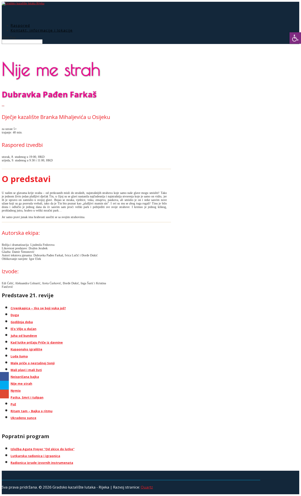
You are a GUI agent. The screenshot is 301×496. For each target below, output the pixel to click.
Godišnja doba (22, 322)
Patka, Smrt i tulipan (27, 397)
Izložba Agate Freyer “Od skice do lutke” (42, 449)
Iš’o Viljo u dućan (23, 329)
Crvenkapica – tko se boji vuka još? (38, 308)
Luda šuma (19, 356)
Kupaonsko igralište (26, 349)
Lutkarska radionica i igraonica (35, 456)
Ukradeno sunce (23, 418)
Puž (13, 404)
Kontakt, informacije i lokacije (42, 30)
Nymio (16, 390)
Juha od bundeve (24, 336)
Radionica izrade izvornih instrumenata (42, 463)
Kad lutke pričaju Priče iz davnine (37, 342)
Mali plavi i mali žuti (26, 370)
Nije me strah (21, 383)
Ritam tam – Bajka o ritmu (31, 411)
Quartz (147, 487)
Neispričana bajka (25, 377)
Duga (15, 315)
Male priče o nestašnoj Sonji (33, 363)
